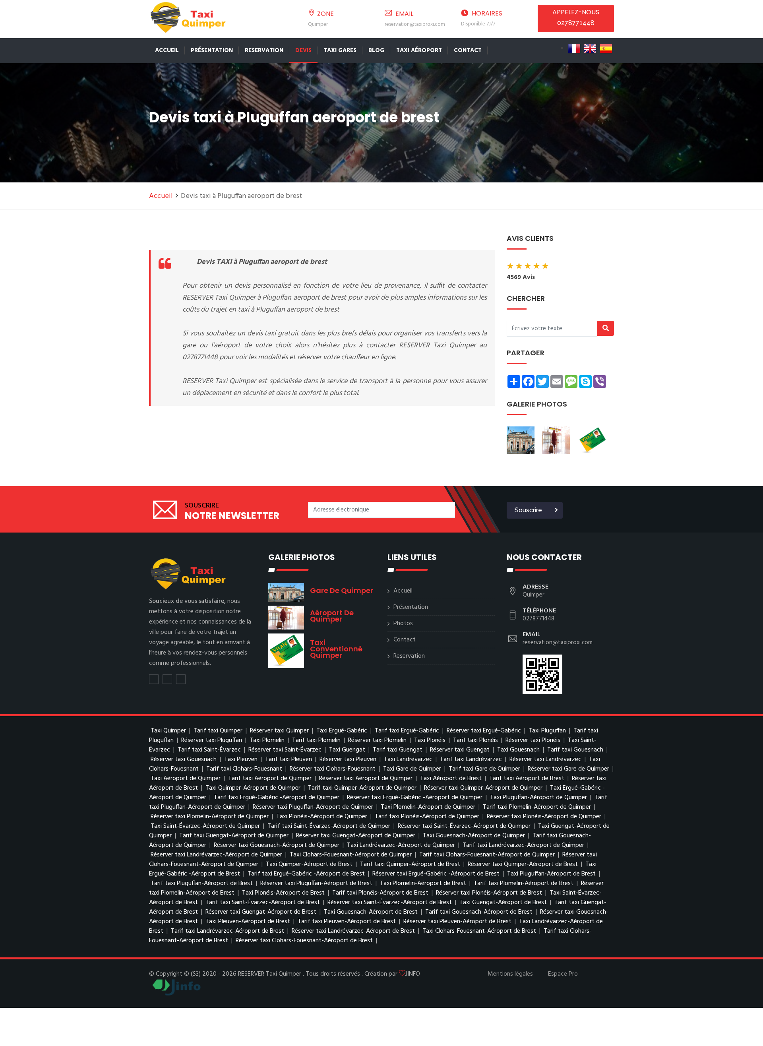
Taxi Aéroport (419, 50)
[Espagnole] (606, 48)
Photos (403, 623)
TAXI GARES (339, 50)
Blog (376, 50)
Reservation (264, 50)
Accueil (167, 50)
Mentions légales (510, 974)
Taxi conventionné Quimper (336, 648)
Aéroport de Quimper (332, 616)
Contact (468, 50)
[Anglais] (590, 48)
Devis (303, 50)
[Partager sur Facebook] (167, 679)
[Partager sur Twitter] (154, 679)
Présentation (212, 50)
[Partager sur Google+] (181, 679)
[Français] (574, 48)
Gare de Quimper (341, 590)
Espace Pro (563, 974)
